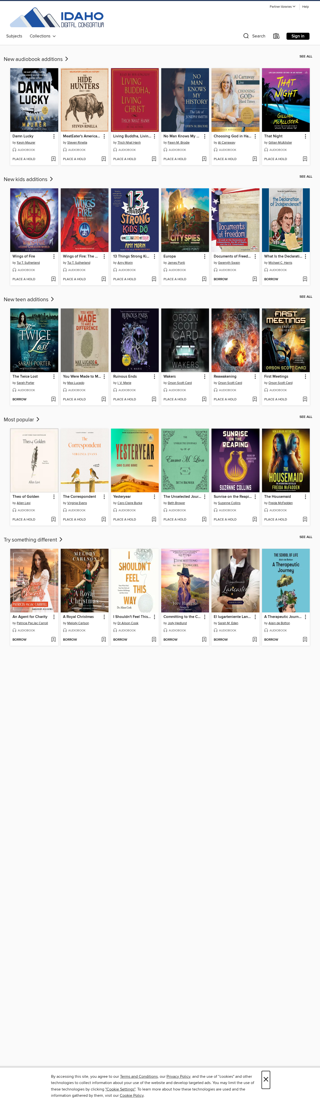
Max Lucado (75, 383)
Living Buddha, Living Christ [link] (132, 136)
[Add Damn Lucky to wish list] (53, 159)
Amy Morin (125, 263)
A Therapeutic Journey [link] (283, 617)
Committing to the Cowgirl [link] (183, 617)
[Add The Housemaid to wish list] (305, 520)
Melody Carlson (78, 623)
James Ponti (176, 263)
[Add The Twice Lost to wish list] (53, 399)
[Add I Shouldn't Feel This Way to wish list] (154, 640)
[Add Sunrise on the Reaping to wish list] (255, 520)
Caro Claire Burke (130, 503)
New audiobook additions (34, 59)
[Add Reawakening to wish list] (255, 399)
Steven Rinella (77, 143)
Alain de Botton (279, 623)
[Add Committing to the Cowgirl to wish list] (204, 640)
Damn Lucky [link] (23, 136)
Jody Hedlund (177, 623)
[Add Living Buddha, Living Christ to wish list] (154, 159)
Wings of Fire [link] (23, 256)
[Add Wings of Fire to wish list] (53, 279)
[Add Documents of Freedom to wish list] (255, 279)
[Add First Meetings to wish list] (305, 399)
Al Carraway (226, 143)
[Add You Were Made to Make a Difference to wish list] (103, 399)
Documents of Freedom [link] (233, 256)
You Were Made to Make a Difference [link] (82, 376)
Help (305, 7)
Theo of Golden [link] (25, 497)
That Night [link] (273, 136)
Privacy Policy (178, 1076)
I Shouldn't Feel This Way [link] (132, 617)
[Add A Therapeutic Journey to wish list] (305, 640)
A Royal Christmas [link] (78, 617)
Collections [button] (41, 36)
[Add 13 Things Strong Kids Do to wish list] (154, 279)
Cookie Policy (132, 1095)
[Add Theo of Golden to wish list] (53, 520)
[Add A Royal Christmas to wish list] (103, 640)
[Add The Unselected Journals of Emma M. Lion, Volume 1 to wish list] (204, 520)
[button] (283, 7)
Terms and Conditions (139, 1076)
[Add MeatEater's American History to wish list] (103, 159)
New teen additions (27, 299)
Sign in (298, 36)
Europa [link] (170, 256)
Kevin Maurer (26, 143)
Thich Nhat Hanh (129, 143)
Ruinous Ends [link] (125, 376)
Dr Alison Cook (128, 623)
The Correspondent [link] (79, 497)
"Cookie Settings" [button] (120, 1089)
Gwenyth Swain (229, 263)
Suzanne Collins (229, 503)
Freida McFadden (280, 503)
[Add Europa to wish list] (204, 279)
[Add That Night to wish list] (305, 159)
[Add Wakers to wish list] (204, 399)
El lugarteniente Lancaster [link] (233, 617)
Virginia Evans (77, 503)
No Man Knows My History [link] (183, 136)
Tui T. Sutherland (28, 263)
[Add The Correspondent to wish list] (103, 520)
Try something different (31, 540)
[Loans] (276, 37)
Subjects (14, 36)
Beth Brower (176, 503)
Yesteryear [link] (122, 497)
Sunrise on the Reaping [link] (233, 497)
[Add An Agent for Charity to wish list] (53, 640)
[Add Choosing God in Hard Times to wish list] (255, 159)
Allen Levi (23, 503)
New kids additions (26, 179)
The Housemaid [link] (277, 497)
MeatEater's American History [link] (82, 136)
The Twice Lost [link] (25, 376)
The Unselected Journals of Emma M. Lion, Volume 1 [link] (183, 497)
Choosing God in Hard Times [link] (233, 136)
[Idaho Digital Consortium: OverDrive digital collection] (55, 17)
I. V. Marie (124, 383)
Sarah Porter (25, 383)
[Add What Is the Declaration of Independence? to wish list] (305, 279)
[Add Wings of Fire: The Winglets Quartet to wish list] (103, 279)
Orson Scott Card (180, 383)
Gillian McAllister (280, 143)
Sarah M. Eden (228, 623)
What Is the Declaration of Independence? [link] (283, 256)
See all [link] (306, 56)
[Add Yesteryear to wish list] (154, 520)
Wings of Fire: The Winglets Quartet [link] (82, 256)
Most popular (19, 420)
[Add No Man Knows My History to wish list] (204, 159)
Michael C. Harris (280, 263)
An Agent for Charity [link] (30, 617)
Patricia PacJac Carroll (32, 623)
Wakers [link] (170, 376)
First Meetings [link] (276, 376)
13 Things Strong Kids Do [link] (132, 256)
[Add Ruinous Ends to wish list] (154, 399)
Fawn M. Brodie (179, 143)
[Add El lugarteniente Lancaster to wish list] (255, 640)
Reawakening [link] (225, 376)
